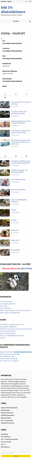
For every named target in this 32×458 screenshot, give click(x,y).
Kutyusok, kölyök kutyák (18, 189)
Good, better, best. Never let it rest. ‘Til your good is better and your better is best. (21, 142)
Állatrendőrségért (6, 418)
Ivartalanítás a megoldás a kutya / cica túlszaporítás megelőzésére (21, 162)
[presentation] (5, 94)
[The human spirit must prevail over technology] (5, 102)
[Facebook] (26, 1)
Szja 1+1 (3, 444)
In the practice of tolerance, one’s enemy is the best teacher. (20, 131)
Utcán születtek (15, 250)
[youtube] (30, 1)
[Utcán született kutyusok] (5, 180)
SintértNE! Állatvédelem (7, 415)
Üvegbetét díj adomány (7, 423)
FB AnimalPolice (5, 437)
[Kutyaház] (5, 220)
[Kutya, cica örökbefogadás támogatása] (5, 200)
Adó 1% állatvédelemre (13, 9)
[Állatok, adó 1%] (5, 241)
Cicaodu (13, 210)
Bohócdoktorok (5, 447)
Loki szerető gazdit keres (7, 304)
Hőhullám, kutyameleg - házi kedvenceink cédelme (19, 171)
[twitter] (28, 1)
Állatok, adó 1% (15, 240)
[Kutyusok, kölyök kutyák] (5, 190)
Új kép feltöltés (25, 269)
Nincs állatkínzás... (6, 356)
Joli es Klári (3, 306)
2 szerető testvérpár (6, 301)
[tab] (5, 94)
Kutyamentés (15, 230)
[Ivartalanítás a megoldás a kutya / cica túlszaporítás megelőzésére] (5, 161)
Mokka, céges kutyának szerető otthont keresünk (15, 310)
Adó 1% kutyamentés (7, 420)
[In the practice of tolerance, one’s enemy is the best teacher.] (5, 131)
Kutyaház (14, 220)
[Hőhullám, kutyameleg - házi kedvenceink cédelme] (5, 170)
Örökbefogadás (5, 410)
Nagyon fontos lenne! (7, 352)
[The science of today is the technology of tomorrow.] (5, 112)
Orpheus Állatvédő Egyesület (9, 408)
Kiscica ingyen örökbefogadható (10, 313)
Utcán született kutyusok (18, 179)
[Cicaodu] (5, 210)
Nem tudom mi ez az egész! (8, 361)
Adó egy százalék (6, 442)
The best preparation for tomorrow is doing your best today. (21, 122)
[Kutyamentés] (5, 230)
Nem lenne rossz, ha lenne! (8, 354)
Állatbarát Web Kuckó (7, 413)
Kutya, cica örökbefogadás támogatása (12, 335)
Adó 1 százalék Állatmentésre (9, 439)
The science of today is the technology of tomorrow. (19, 112)
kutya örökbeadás (5, 308)
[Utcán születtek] (5, 250)
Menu (17, 21)
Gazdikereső (4, 434)
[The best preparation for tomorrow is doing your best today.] (5, 121)
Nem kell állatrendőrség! (8, 358)
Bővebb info (11, 453)
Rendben (16, 456)
